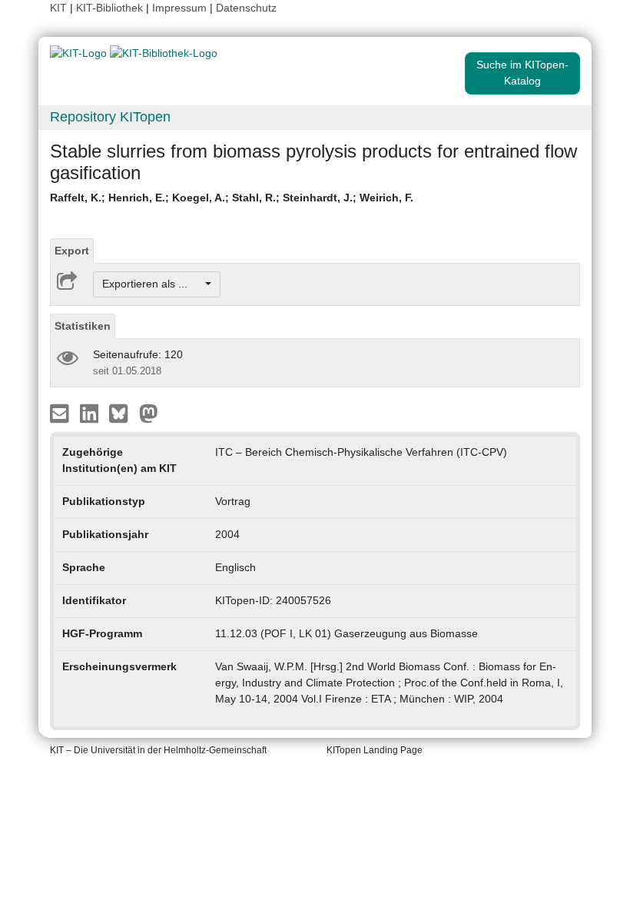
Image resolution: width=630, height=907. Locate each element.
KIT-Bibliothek (111, 8)
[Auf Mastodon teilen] (148, 412)
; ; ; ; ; (231, 197)
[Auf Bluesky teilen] (122, 412)
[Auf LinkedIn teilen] (91, 412)
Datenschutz (246, 8)
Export (72, 250)
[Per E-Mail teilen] (61, 412)
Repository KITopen (110, 117)
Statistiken (83, 326)
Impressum (179, 8)
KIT (58, 8)
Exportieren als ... (152, 283)
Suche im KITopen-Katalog (522, 72)
